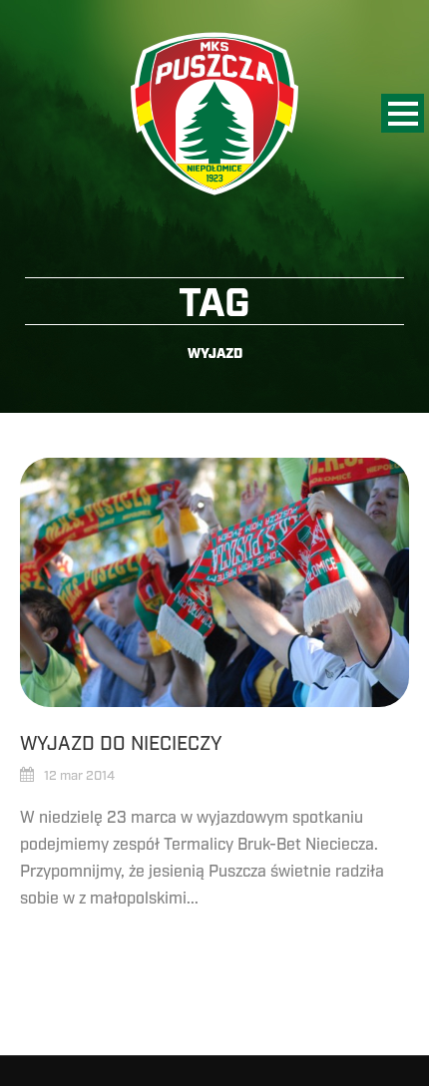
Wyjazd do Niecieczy (121, 744)
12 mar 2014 (79, 776)
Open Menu (402, 113)
